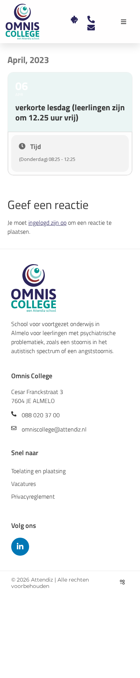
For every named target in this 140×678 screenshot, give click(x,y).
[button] (123, 22)
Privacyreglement (33, 496)
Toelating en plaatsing (38, 470)
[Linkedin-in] (20, 547)
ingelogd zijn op (47, 222)
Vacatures (23, 483)
